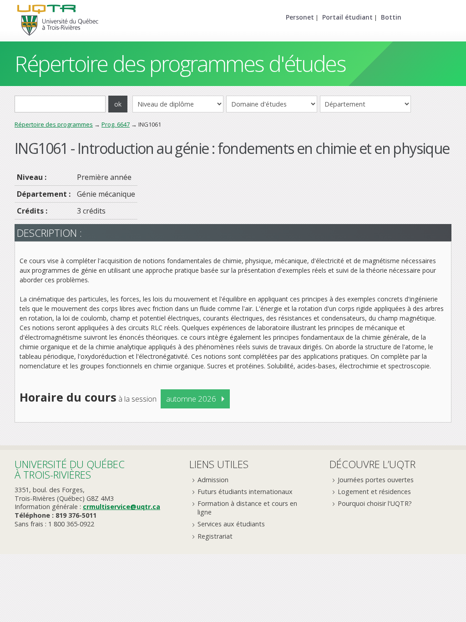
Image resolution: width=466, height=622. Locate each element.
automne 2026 (191, 398)
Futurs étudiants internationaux (245, 491)
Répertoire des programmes (54, 124)
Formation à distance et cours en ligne (247, 507)
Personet (300, 17)
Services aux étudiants (231, 524)
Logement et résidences (374, 491)
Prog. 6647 (115, 124)
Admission (213, 479)
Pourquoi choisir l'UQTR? (375, 503)
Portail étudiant (347, 17)
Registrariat (215, 536)
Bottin (391, 17)
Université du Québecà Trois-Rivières (70, 469)
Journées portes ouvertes (376, 479)
